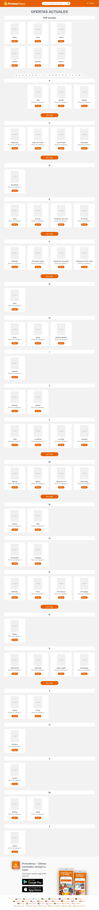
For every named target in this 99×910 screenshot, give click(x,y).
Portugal (80, 899)
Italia (83, 901)
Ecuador (27, 901)
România (22, 903)
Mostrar (15, 41)
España (71, 899)
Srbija (45, 906)
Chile (34, 901)
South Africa (54, 899)
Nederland (57, 906)
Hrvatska (42, 903)
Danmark (22, 906)
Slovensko (27, 899)
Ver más (49, 115)
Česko (19, 899)
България (82, 906)
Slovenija (35, 906)
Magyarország (32, 903)
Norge (68, 903)
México (41, 901)
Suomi (78, 903)
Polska (50, 903)
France (76, 901)
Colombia (18, 901)
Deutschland (67, 901)
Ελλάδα (69, 906)
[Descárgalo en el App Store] (32, 889)
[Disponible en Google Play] (32, 881)
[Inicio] (14, 2)
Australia (63, 899)
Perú (49, 901)
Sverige (58, 903)
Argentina (37, 899)
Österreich (56, 901)
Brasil (45, 899)
